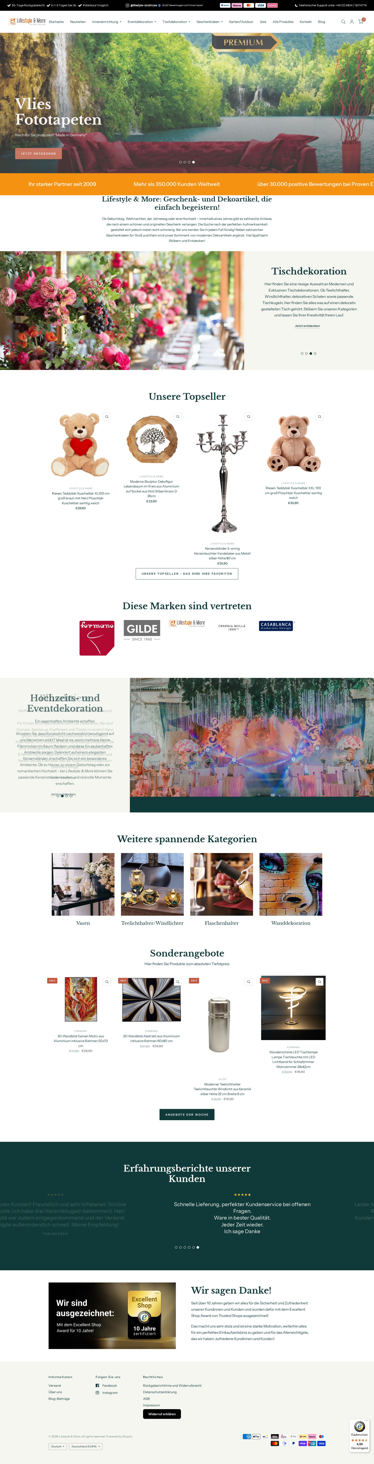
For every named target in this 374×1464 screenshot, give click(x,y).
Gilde (222, 1063)
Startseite (56, 22)
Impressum (151, 1405)
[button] (38, 153)
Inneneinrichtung (105, 22)
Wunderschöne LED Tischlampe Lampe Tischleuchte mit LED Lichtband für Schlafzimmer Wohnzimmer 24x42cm (293, 1043)
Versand (54, 1385)
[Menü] (367, 1421)
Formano (80, 1015)
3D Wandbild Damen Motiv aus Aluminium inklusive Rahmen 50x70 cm (81, 1025)
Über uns (55, 1392)
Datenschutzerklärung (160, 1392)
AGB (146, 1398)
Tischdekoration (174, 22)
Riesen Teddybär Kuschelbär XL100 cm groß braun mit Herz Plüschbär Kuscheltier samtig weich (81, 498)
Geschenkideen (208, 22)
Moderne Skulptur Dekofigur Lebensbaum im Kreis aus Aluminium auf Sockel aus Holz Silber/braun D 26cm (151, 488)
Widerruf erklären (162, 1414)
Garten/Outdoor (241, 22)
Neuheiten (78, 22)
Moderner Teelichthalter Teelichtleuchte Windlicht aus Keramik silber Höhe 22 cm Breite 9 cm (222, 1073)
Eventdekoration (140, 22)
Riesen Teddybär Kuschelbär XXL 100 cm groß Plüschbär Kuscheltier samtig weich (293, 493)
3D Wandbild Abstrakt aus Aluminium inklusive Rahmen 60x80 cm (151, 1022)
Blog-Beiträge (59, 1398)
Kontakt (306, 22)
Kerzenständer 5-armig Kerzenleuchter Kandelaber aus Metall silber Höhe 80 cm (222, 553)
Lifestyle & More (81, 488)
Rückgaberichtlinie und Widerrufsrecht (172, 1385)
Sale (263, 22)
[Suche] (343, 22)
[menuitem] (56, 22)
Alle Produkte (283, 22)
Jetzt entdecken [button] (307, 326)
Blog (321, 22)
